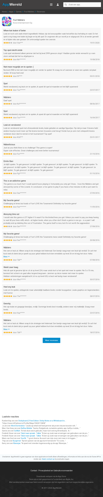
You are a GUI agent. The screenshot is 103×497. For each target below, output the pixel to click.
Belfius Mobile (26, 428)
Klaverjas (16, 443)
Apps (11, 12)
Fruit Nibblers (29, 12)
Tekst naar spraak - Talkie (31, 433)
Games (19, 12)
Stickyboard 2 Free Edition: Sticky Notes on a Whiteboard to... (42, 421)
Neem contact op (48, 459)
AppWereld (12, 4)
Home (4, 12)
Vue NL (23, 438)
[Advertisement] (51, 361)
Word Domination (18, 426)
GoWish (17, 431)
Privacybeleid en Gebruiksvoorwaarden (55, 470)
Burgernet (17, 441)
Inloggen (57, 4)
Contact (34, 470)
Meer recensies (51, 340)
